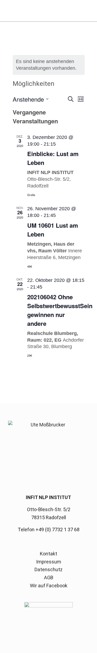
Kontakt (48, 553)
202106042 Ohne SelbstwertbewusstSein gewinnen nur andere (59, 310)
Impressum (48, 562)
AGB (48, 577)
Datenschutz (48, 569)
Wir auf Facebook (48, 585)
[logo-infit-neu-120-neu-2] (40, 10)
